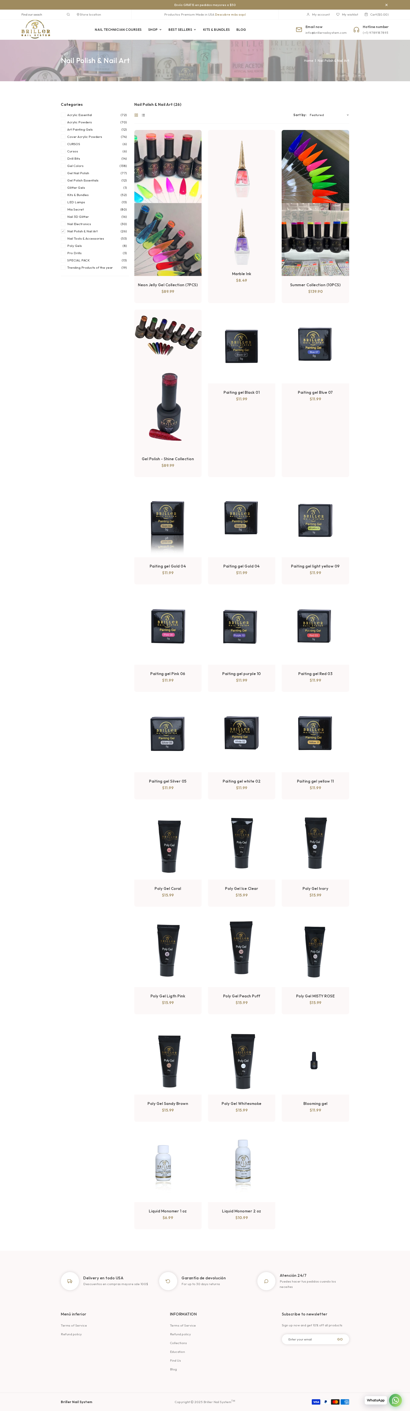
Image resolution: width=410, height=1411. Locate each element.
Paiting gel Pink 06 (167, 673)
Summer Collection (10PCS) (315, 284)
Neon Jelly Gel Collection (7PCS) (168, 284)
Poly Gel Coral (168, 888)
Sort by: (299, 114)
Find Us (175, 1360)
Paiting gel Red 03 (315, 673)
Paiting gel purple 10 (241, 673)
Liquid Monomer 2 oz (241, 1211)
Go (340, 1339)
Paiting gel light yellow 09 (315, 566)
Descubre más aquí (230, 14)
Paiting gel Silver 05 (168, 781)
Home (308, 60)
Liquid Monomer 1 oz (168, 1211)
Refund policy (71, 1334)
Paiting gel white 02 (242, 781)
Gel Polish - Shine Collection (168, 458)
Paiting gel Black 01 (242, 392)
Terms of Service (74, 1325)
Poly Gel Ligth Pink (168, 996)
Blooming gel (315, 1103)
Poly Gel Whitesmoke (242, 1103)
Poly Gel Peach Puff (241, 996)
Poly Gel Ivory (315, 888)
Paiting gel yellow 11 (315, 781)
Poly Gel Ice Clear (241, 888)
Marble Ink (241, 273)
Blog (173, 1369)
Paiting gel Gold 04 (168, 566)
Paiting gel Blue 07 (315, 392)
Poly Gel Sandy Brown (168, 1103)
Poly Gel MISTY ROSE (315, 996)
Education (177, 1352)
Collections (178, 1343)
